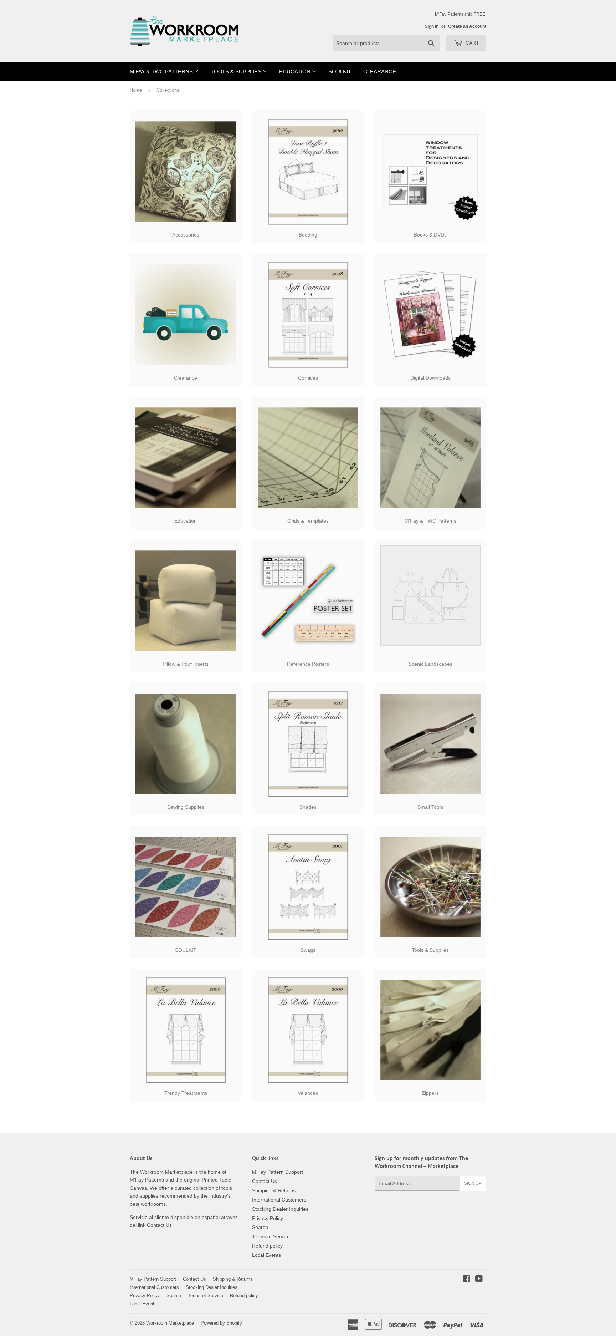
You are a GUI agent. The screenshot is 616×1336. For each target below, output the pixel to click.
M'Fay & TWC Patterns (162, 71)
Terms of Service (271, 1236)
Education (295, 71)
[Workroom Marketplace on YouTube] (479, 1279)
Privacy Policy (267, 1218)
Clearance (379, 71)
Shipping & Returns (274, 1190)
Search (260, 1227)
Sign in (431, 26)
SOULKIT (339, 71)
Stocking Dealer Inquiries (280, 1209)
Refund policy (267, 1246)
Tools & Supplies (237, 71)
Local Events (266, 1255)
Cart (471, 43)
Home (136, 90)
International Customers (279, 1200)
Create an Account (467, 26)
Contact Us (264, 1181)
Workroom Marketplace (170, 1323)
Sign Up (473, 1183)
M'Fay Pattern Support (277, 1172)
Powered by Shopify (221, 1323)
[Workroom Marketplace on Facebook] (466, 1279)
